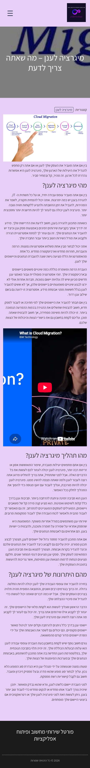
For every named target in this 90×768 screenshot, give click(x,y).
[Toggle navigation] (10, 13)
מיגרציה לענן (64, 109)
